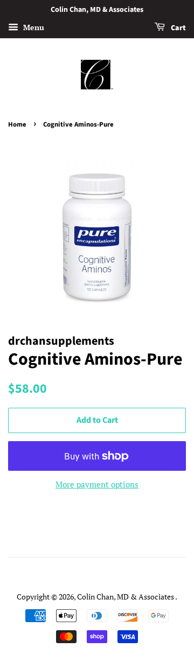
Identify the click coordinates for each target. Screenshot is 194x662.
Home (17, 124)
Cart (177, 28)
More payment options (97, 484)
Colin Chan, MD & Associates (126, 596)
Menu (32, 27)
